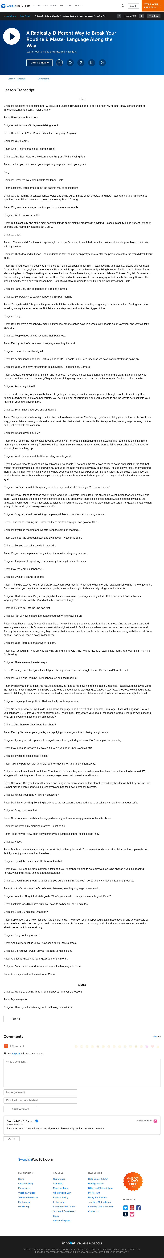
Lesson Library (10, 16)
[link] (119, 16)
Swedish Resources (28, 1197)
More (77, 6)
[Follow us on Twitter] (125, 1207)
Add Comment (20, 1109)
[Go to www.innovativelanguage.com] (82, 1242)
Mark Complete (39, 62)
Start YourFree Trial (151, 6)
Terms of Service (114, 1252)
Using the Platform (97, 1197)
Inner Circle (25, 16)
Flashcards (23, 1188)
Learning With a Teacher (100, 1206)
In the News (59, 1202)
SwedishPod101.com (101, 1249)
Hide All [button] (15, 1019)
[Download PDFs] (91, 62)
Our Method (59, 1179)
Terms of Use (134, 1249)
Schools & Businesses (64, 1211)
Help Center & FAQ (98, 1179)
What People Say (62, 1192)
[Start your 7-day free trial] (133, 1181)
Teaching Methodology (99, 1202)
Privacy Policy (119, 1249)
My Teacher (65, 6)
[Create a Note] (80, 62)
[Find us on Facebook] (138, 1207)
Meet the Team (60, 1188)
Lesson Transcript (16, 78)
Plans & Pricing (60, 1197)
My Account (94, 1192)
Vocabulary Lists (26, 1192)
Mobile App (23, 1206)
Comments (43, 78)
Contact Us (93, 1211)
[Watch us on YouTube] (132, 1207)
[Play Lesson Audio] (11, 36)
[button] (122, 5)
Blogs (56, 1216)
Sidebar (155, 16)
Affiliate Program (61, 1220)
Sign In (133, 6)
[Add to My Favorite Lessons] (70, 62)
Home (21, 1179)
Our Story (58, 1183)
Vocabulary (50, 6)
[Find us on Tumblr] (125, 1214)
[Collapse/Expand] (82, 1036)
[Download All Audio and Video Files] (102, 62)
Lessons (37, 6)
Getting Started (96, 1183)
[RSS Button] (6, 1046)
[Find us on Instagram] (132, 1214)
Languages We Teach (64, 1206)
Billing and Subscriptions (100, 1188)
